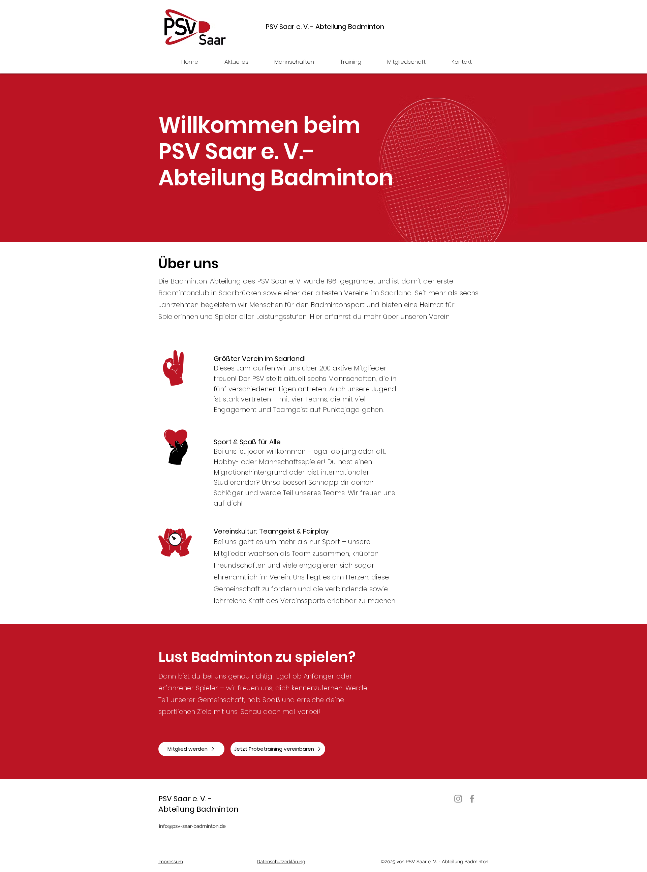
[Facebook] (472, 798)
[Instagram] (458, 798)
